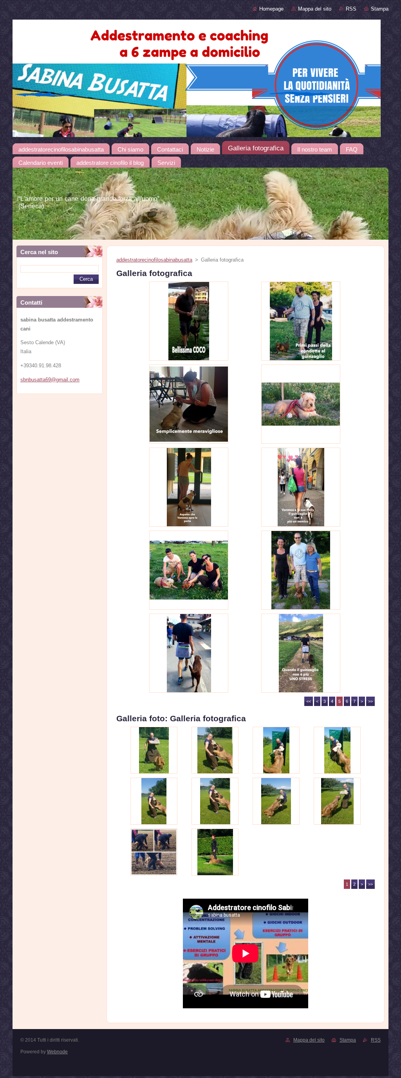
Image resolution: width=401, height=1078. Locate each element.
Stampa (379, 9)
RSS (351, 9)
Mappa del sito (314, 9)
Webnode (57, 1052)
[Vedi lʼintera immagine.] (188, 321)
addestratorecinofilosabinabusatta (154, 260)
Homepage (271, 9)
